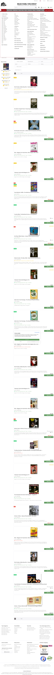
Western (28, 27)
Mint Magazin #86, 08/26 (26, 152)
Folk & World (17, 22)
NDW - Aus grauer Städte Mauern (45, 35)
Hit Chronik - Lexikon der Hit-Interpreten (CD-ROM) (27, 130)
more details (48, 353)
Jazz (15, 35)
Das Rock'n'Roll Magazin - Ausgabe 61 (25, 494)
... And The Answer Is (30, 15)
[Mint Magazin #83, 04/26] (33, 532)
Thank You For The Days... (6, 77)
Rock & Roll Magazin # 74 (21, 388)
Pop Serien (42, 14)
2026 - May (3, 23)
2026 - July (3, 21)
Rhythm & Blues (17, 23)
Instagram (16, 629)
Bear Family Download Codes (6, 629)
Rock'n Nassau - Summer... (6, 70)
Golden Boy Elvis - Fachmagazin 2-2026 (25, 366)
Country (16, 17)
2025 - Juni (3, 34)
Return (15, 648)
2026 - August (4, 20)
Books (41, 43)
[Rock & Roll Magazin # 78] (33, 274)
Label (42, 61)
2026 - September (4, 19)
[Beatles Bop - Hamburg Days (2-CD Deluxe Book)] (33, 578)
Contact (15, 645)
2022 (2, 43)
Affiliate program (29, 650)
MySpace (15, 631)
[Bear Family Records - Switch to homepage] (3, 4)
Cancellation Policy (17, 646)
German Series (42, 18)
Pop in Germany (42, 33)
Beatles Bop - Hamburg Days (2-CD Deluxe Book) (30, 584)
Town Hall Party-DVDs (30, 25)
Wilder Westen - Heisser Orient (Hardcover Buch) (26, 236)
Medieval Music (43, 47)
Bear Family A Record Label (31, 628)
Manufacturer (30, 61)
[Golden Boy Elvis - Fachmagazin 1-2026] (33, 556)
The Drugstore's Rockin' (31, 38)
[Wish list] (39, 7)
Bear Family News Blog (17, 627)
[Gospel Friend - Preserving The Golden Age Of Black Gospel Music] (33, 103)
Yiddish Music (42, 49)
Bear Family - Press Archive (6, 627)
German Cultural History (44, 26)
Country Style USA (30, 17)
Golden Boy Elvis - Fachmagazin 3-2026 (25, 87)
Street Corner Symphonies (31, 36)
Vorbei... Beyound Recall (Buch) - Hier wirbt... (25, 516)
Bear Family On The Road (5, 632)
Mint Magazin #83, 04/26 (26, 537)
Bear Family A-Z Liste (5, 628)
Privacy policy (37, 332)
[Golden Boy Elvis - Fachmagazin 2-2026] (33, 361)
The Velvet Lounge (43, 15)
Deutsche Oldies (17, 19)
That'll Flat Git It (29, 39)
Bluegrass (16, 21)
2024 (2, 40)
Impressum (16, 652)
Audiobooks (42, 45)
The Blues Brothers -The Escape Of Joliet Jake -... (28, 450)
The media (28, 653)
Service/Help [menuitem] (50, 0)
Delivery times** (16, 650)
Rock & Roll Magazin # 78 (21, 279)
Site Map (28, 651)
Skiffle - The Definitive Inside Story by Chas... (26, 192)
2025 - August (4, 32)
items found (17, 69)
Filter (17, 58)
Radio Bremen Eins (43, 25)
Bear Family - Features (30, 629)
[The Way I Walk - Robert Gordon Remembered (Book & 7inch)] (33, 252)
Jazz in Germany (42, 29)
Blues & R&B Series (30, 44)
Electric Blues (29, 48)
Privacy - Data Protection (31, 645)
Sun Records (16, 29)
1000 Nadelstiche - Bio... (6, 80)
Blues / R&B (16, 20)
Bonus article (19, 66)
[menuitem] (25, 7)
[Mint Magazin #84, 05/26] (33, 403)
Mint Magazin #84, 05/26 (26, 408)
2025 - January (4, 39)
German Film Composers (44, 27)
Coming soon (4, 15)
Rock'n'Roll (16, 18)
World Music (16, 34)
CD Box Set (16, 15)
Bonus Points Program (17, 644)
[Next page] (17, 73)
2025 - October (4, 30)
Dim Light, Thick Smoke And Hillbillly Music (33, 20)
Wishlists (36, 0)
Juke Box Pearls (29, 23)
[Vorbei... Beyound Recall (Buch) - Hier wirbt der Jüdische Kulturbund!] (33, 510)
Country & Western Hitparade (32, 18)
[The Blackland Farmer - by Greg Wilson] (33, 208)
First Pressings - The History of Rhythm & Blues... (27, 299)
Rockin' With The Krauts (31, 34)
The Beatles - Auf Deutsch (31, 54)
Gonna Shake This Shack (31, 24)
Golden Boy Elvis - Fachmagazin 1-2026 (25, 562)
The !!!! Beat (29, 53)
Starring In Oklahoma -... (6, 73)
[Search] (36, 7)
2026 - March (4, 25)
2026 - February (4, 26)
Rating (42, 64)
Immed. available (20, 61)
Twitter (15, 632)
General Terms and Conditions (31, 648)
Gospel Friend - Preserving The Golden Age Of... (26, 108)
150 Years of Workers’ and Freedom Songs (45, 22)
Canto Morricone (30, 16)
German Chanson (43, 24)
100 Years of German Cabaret (44, 20)
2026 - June (3, 22)
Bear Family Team (4, 634)
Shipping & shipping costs (31, 652)
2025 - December (4, 28)
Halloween (29, 42)
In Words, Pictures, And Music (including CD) (26, 428)
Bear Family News (5, 17)
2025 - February (4, 38)
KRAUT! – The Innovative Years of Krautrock (45, 31)
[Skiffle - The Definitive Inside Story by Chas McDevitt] (33, 187)
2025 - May (3, 35)
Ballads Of (41, 16)
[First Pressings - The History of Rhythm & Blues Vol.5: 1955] (33, 294)
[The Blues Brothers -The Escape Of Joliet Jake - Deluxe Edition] (33, 444)
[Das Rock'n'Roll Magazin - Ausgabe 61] (33, 489)
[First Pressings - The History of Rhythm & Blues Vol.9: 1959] (33, 315)
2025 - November (4, 29)
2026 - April (3, 24)
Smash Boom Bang (30, 52)
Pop (15, 31)
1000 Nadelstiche (43, 23)
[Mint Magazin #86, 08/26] (33, 147)
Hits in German (42, 28)
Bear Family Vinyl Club (19, 42)
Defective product (17, 647)
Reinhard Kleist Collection (45, 51)
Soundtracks (42, 39)
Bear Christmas (4, 44)
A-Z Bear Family (4, 14)
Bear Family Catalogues (5, 631)
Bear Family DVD (18, 38)
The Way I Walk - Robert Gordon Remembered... (27, 258)
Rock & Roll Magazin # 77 (21, 474)
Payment (28, 647)
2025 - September (4, 31)
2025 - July (3, 33)
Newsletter (16, 651)
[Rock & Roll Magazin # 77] (33, 469)
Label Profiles (42, 41)
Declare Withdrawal (27, 671)
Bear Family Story (4, 633)
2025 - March (4, 37)
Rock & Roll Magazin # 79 (21, 172)
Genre (16, 64)
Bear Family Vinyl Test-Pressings (20, 44)
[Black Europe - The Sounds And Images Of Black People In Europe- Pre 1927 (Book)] (33, 600)
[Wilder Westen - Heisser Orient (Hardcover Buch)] (33, 230)
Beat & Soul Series (30, 49)
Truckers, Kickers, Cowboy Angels (32, 26)
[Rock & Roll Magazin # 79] (33, 167)
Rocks (28, 35)
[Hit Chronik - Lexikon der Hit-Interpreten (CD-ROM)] (33, 125)
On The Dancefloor (30, 33)
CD (15, 14)
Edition (29, 64)
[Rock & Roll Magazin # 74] (33, 383)
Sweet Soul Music (30, 55)
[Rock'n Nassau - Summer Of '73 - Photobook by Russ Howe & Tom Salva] (6, 66)
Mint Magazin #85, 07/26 (26, 344)
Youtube (15, 633)
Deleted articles (4, 57)
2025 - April (3, 36)
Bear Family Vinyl (18, 40)
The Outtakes (29, 37)
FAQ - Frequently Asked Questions (32, 646)
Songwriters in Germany (44, 32)
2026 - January (4, 27)
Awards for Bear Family (30, 627)
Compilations (17, 16)
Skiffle (15, 36)
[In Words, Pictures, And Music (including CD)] (33, 423)
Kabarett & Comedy (43, 37)
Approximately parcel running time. (45, 665)
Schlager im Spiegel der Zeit (44, 34)
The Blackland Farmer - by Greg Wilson (25, 214)
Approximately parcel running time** (33, 644)
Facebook (15, 628)
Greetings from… (30, 21)
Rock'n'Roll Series (30, 31)
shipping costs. (14, 664)
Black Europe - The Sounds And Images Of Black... (28, 606)
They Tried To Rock (30, 41)
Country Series (30, 14)
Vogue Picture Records (19, 46)
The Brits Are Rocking (30, 40)
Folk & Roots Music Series (32, 29)
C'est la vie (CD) (6, 84)
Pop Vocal (16, 24)
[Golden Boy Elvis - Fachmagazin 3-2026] (33, 81)
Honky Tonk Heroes (30, 22)
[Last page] (19, 73)
